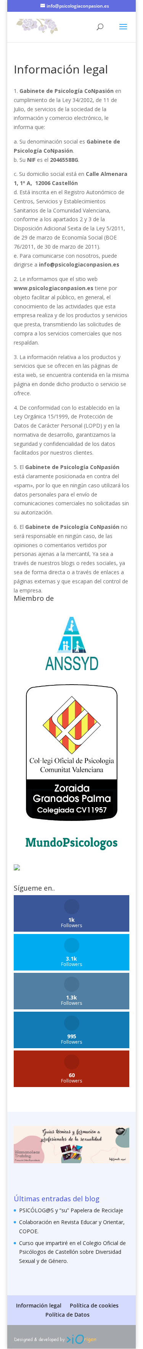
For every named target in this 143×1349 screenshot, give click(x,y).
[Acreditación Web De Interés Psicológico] (17, 868)
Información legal (38, 1305)
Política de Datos (67, 1314)
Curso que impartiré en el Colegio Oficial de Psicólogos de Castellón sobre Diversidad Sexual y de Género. (72, 1252)
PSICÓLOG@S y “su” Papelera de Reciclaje (71, 1210)
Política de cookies (94, 1305)
